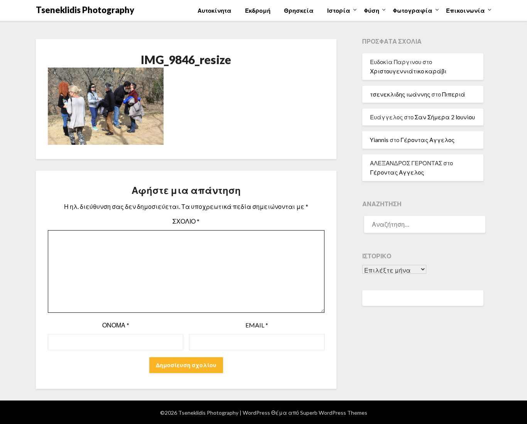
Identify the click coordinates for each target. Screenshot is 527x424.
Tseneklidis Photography (85, 10)
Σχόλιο (185, 221)
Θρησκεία (299, 10)
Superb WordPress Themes (333, 412)
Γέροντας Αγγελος (427, 139)
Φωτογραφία (412, 10)
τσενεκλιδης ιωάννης (400, 94)
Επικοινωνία (465, 10)
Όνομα (115, 325)
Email (256, 325)
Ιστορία (338, 10)
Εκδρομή (257, 10)
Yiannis (379, 139)
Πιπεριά (453, 94)
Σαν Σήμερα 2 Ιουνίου (445, 117)
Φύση (371, 10)
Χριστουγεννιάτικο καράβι (408, 71)
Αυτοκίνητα (214, 10)
